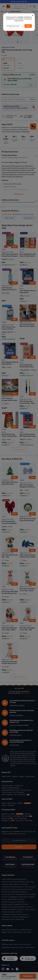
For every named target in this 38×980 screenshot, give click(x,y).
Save (28, 26)
